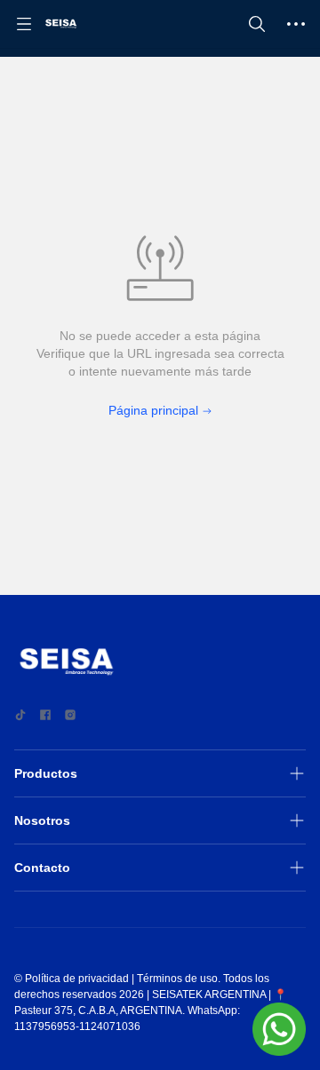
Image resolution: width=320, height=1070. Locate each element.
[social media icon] (20, 715)
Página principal (153, 410)
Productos (45, 773)
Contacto (42, 867)
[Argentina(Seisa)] (61, 24)
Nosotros (42, 820)
